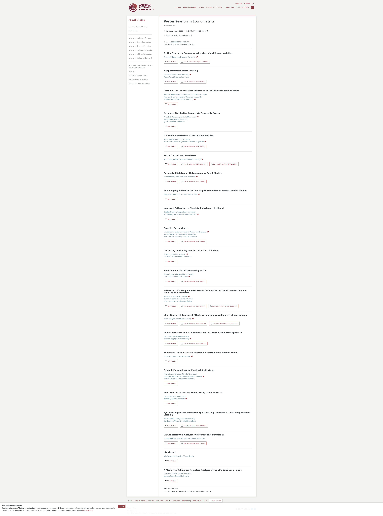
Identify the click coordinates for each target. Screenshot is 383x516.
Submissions (133, 31)
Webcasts (132, 72)
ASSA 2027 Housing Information (140, 46)
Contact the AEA (216, 501)
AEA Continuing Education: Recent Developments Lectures (141, 66)
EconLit (220, 7)
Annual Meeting (189, 7)
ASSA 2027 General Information (140, 42)
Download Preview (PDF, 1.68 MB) (194, 82)
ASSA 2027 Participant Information (141, 50)
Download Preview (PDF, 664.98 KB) (194, 426)
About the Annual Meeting (138, 27)
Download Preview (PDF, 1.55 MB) (194, 241)
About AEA (247, 3)
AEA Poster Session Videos (138, 76)
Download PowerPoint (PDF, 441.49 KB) (195, 62)
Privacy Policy (87, 511)
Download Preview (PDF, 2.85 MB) (194, 182)
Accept (122, 506)
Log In (252, 3)
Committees (229, 7)
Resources (210, 7)
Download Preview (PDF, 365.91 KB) (194, 164)
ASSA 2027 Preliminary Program (140, 38)
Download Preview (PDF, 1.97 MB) (194, 306)
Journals (177, 7)
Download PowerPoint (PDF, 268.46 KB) (225, 324)
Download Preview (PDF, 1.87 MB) (194, 281)
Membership (238, 3)
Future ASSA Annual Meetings (139, 84)
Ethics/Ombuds (243, 7)
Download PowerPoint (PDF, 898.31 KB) (224, 306)
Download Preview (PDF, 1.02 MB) (194, 146)
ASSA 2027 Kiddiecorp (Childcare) (140, 58)
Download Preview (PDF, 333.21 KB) (194, 324)
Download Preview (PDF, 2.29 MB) (194, 443)
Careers (201, 7)
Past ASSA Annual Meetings (138, 80)
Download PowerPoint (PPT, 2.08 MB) (225, 164)
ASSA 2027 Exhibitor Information (140, 54)
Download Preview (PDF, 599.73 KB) (194, 344)
